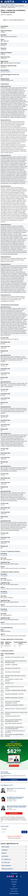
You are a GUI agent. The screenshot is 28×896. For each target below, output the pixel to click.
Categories (12, 4)
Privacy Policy (14, 891)
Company (14, 884)
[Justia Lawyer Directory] (20, 876)
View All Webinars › (14, 813)
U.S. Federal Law (6, 859)
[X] (19, 876)
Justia (2, 4)
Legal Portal (14, 881)
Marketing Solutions (7, 868)
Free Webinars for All (7, 785)
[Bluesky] (17, 876)
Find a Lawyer (5, 826)
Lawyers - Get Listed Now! (14, 836)
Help (14, 886)
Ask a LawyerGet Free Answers (6, 772)
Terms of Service (14, 888)
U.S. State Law (6, 862)
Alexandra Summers (5, 71)
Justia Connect (14, 879)
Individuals (5, 850)
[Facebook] (11, 876)
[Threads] (15, 876)
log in (5, 568)
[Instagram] (13, 876)
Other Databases (6, 865)
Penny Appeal (4, 555)
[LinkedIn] (7, 876)
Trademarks (6, 4)
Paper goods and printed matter (7, 5)
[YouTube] (9, 876)
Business (4, 853)
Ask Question (14, 779)
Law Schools (5, 856)
